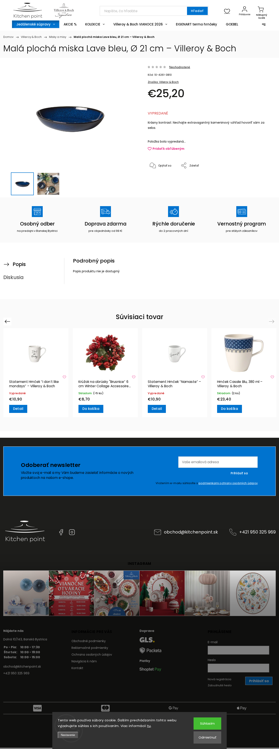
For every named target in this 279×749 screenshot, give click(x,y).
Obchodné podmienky (88, 641)
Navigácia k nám (84, 661)
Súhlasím (207, 723)
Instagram (72, 532)
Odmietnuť (207, 737)
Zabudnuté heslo (220, 685)
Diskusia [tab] (13, 277)
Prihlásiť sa (239, 473)
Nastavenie (68, 735)
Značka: (163, 82)
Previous (8, 321)
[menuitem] (35, 24)
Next (272, 321)
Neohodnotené (179, 67)
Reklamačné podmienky (89, 648)
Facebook (61, 532)
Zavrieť (259, 180)
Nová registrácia (219, 679)
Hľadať (197, 11)
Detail (18, 408)
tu (149, 726)
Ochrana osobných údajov (91, 654)
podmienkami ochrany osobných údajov (228, 483)
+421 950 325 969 (257, 532)
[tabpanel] (35, 372)
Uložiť (158, 179)
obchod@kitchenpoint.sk (191, 532)
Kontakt (77, 668)
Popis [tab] (19, 264)
